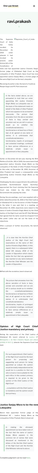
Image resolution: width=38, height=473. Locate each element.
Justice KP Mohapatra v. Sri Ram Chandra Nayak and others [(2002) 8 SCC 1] (19, 339)
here (28, 458)
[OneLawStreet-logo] (11, 4)
